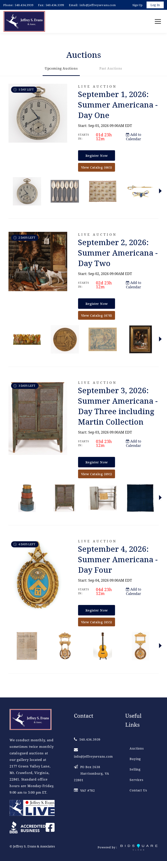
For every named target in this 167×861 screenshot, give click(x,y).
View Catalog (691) (96, 474)
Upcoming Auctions (61, 68)
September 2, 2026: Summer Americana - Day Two (118, 252)
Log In (155, 5)
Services (136, 780)
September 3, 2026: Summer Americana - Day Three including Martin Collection (118, 406)
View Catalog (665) (96, 167)
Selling (135, 769)
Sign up (137, 5)
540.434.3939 (24, 5)
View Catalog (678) (96, 315)
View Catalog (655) (96, 622)
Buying (135, 759)
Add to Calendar (133, 136)
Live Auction (97, 86)
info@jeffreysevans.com (98, 5)
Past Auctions (110, 68)
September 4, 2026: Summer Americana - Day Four (118, 559)
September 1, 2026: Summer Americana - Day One (118, 104)
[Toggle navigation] (158, 21)
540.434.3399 (55, 5)
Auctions (137, 748)
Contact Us (138, 790)
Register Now (96, 155)
